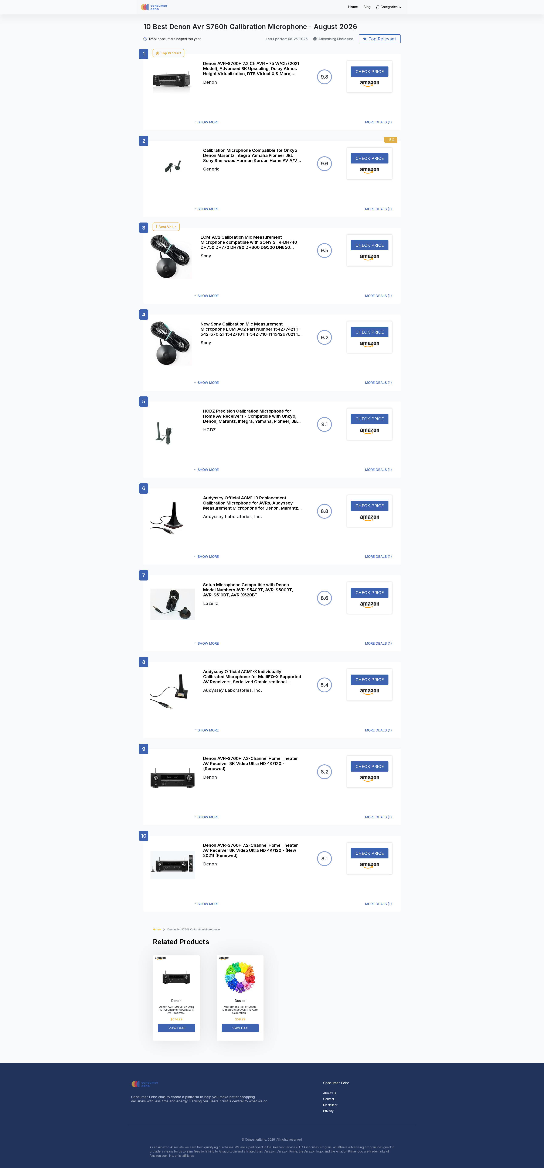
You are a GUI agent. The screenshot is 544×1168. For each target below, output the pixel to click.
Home (353, 7)
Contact (328, 1099)
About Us (329, 1093)
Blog (367, 7)
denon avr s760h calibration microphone (193, 929)
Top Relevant (382, 38)
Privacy (328, 1111)
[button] (293, 122)
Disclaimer (330, 1105)
